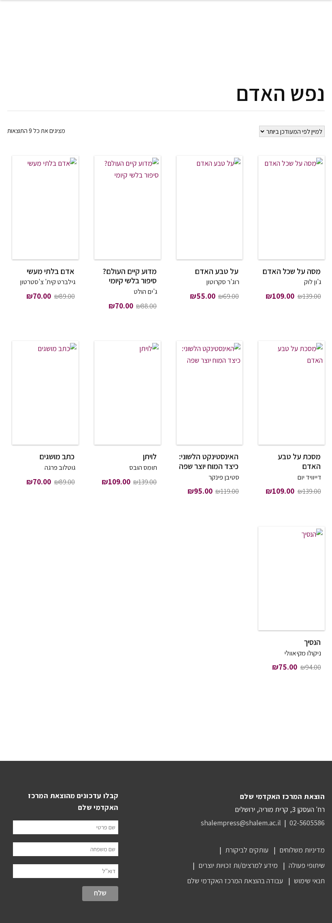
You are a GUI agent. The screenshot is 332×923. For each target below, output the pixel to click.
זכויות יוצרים (215, 865)
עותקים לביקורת (246, 849)
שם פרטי (105, 827)
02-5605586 (307, 822)
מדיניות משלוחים (302, 849)
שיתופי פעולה (307, 865)
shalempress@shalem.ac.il (241, 822)
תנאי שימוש (309, 880)
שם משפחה (102, 849)
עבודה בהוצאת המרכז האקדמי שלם (235, 880)
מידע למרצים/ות (255, 865)
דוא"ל (108, 871)
